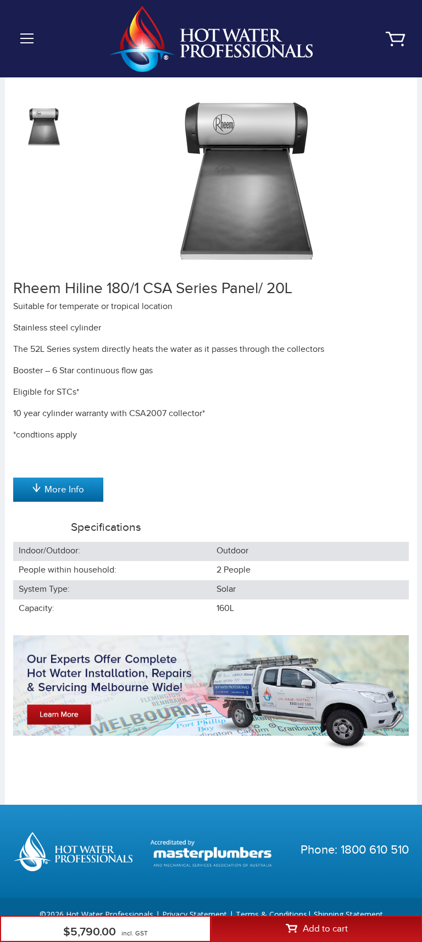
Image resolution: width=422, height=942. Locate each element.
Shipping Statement (348, 914)
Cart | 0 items (395, 39)
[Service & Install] (211, 692)
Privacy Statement (194, 914)
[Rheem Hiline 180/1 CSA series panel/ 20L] (247, 181)
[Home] (211, 38)
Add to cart (325, 928)
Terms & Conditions (271, 914)
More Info (64, 489)
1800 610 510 (375, 850)
